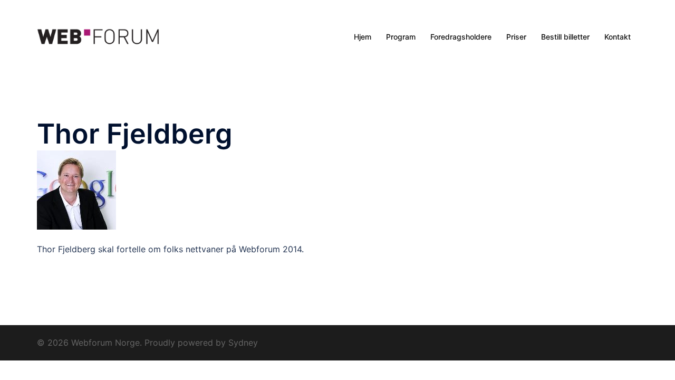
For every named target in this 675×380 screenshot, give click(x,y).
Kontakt (617, 36)
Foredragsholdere (460, 36)
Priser (516, 36)
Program (401, 36)
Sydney (243, 342)
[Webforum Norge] (98, 37)
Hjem (362, 36)
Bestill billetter (565, 36)
